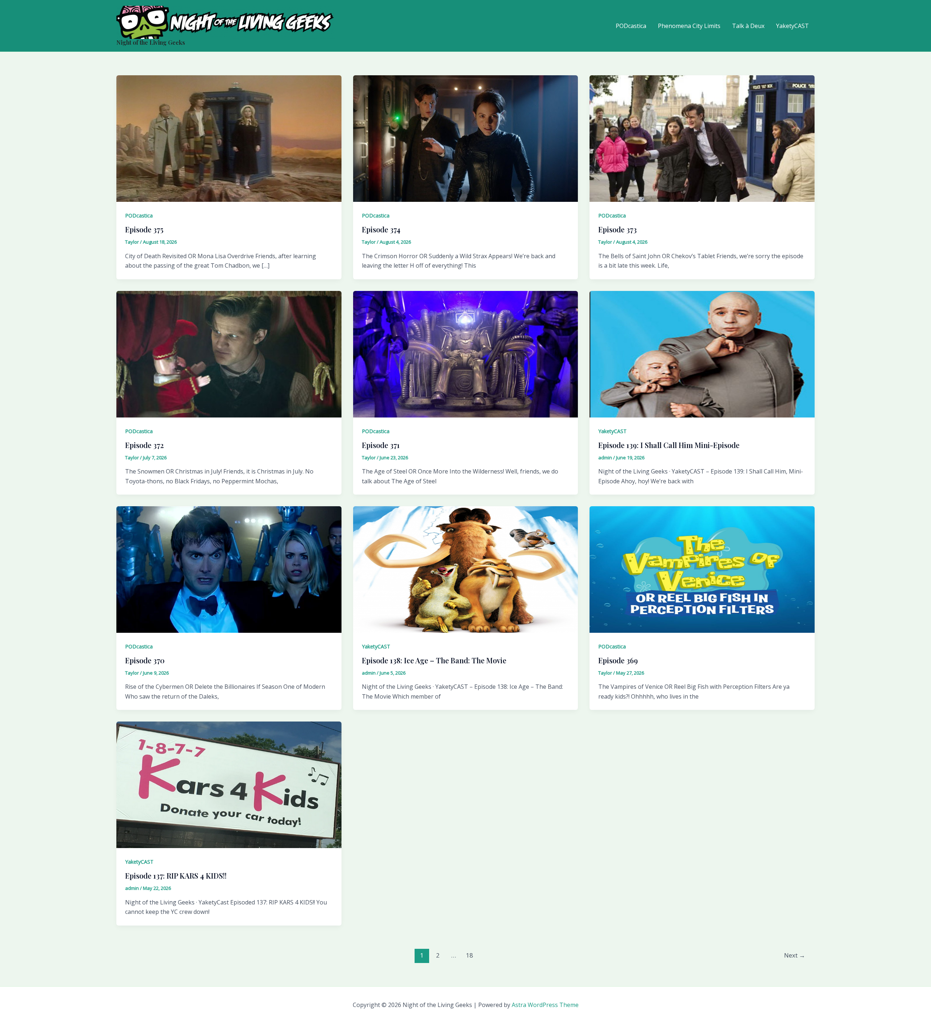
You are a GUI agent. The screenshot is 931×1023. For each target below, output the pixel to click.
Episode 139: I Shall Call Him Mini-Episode (668, 445)
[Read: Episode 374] (465, 138)
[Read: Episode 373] (702, 138)
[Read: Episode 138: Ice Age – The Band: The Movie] (465, 569)
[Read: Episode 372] (228, 353)
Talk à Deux (748, 26)
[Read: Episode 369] (702, 569)
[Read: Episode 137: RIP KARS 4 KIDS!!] (228, 784)
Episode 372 (144, 445)
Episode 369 (618, 660)
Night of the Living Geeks (150, 42)
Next (794, 955)
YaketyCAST (792, 26)
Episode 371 (381, 445)
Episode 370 (145, 660)
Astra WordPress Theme (545, 1005)
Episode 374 (381, 229)
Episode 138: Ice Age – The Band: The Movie (434, 660)
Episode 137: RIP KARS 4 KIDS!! (176, 875)
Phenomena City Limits (689, 26)
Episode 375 (144, 229)
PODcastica (631, 26)
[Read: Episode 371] (465, 353)
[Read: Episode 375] (228, 138)
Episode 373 (617, 229)
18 (469, 955)
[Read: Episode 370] (228, 569)
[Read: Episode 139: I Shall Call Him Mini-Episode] (702, 353)
